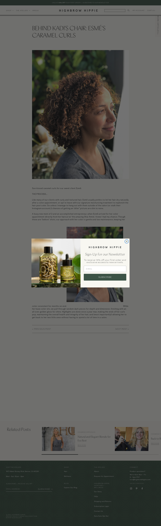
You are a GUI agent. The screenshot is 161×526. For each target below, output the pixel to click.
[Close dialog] (127, 241)
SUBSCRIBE (105, 277)
